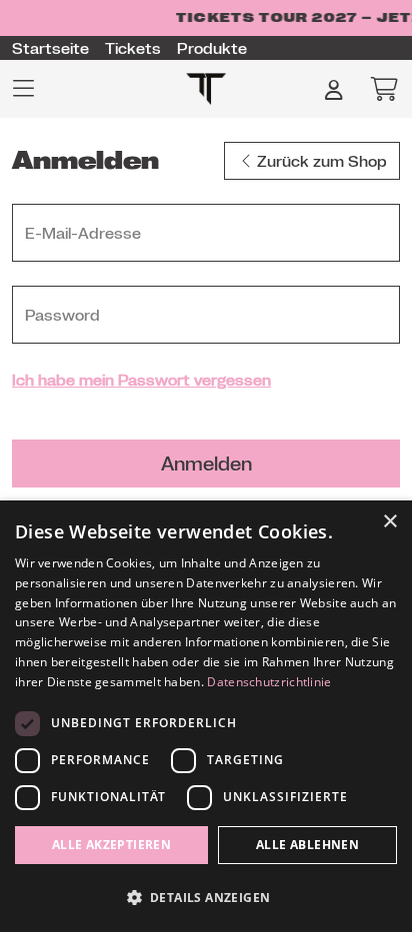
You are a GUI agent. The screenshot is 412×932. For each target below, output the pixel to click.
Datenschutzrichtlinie (269, 681)
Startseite (50, 48)
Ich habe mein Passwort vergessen (141, 380)
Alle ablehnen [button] (307, 844)
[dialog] (206, 716)
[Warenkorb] (378, 89)
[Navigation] (29, 89)
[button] (206, 897)
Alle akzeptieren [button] (111, 844)
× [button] (389, 521)
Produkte (212, 48)
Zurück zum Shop (322, 161)
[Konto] (334, 89)
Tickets (133, 48)
